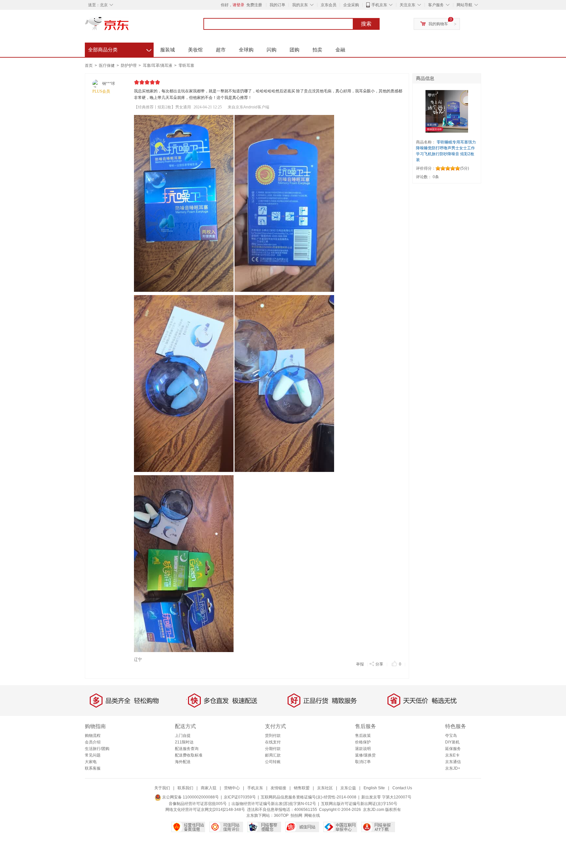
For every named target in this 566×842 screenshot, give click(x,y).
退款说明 (363, 748)
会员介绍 (93, 742)
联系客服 (93, 768)
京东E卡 (452, 755)
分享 (379, 664)
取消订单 (363, 761)
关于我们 (162, 788)
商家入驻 (209, 788)
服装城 (167, 49)
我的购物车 (438, 24)
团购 (294, 49)
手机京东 (379, 5)
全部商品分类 (119, 48)
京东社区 (325, 788)
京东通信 (453, 761)
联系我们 (185, 788)
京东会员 (328, 5)
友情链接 (278, 788)
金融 (340, 49)
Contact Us (402, 788)
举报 (360, 664)
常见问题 (93, 755)
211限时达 (184, 742)
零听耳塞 (186, 65)
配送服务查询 (186, 748)
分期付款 (273, 748)
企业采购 (351, 5)
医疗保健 (107, 65)
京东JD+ (452, 768)
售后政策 (363, 735)
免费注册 (254, 5)
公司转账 (273, 761)
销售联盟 (302, 788)
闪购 (271, 49)
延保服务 (453, 748)
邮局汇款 (273, 755)
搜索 (366, 24)
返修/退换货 (365, 755)
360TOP (281, 815)
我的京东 (300, 5)
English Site (374, 788)
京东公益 (348, 788)
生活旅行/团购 (97, 748)
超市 (221, 49)
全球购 (246, 49)
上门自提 (183, 735)
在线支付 (273, 742)
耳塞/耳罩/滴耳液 (158, 65)
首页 (89, 65)
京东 (129, 26)
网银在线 (312, 815)
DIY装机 (452, 742)
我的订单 (277, 5)
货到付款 (273, 735)
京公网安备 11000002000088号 (190, 797)
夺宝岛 (451, 735)
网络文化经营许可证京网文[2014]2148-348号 (205, 809)
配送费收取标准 (188, 755)
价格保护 (363, 742)
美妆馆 (195, 49)
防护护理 (129, 65)
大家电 (91, 761)
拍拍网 (296, 815)
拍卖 (317, 49)
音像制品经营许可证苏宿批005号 (198, 803)
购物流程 (93, 735)
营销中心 (232, 788)
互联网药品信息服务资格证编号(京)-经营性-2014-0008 (308, 797)
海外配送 (183, 761)
